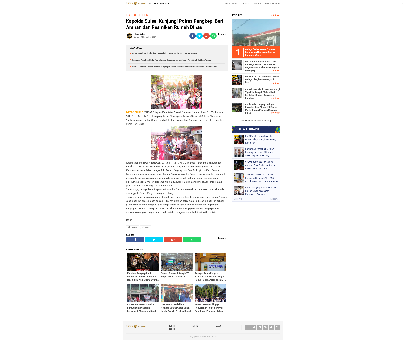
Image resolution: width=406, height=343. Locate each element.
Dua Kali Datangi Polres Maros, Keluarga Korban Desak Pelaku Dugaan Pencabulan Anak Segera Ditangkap (262, 66)
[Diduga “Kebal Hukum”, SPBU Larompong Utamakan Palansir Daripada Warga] (256, 32)
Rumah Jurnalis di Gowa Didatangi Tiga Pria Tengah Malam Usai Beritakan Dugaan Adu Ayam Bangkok (262, 93)
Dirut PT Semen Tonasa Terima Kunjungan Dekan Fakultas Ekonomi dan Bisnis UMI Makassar (174, 66)
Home (128, 15)
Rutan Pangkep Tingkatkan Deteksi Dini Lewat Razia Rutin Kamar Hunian (164, 53)
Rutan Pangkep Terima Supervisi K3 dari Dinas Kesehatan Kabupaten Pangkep (261, 190)
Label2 (195, 326)
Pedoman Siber (272, 3)
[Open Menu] (4, 3)
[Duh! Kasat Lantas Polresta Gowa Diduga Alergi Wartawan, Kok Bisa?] (237, 79)
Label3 (218, 326)
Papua (145, 15)
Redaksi (245, 3)
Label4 (172, 329)
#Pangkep (132, 227)
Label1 (172, 326)
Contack (257, 3)
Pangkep (137, 15)
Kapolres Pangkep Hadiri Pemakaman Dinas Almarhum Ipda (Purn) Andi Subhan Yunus (171, 60)
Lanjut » (274, 199)
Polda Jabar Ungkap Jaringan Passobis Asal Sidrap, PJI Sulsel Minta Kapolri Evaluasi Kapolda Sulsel (261, 108)
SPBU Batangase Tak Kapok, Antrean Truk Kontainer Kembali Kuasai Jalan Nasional (260, 165)
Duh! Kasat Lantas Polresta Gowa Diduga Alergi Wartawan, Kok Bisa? (262, 79)
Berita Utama (231, 3)
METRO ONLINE (211, 337)
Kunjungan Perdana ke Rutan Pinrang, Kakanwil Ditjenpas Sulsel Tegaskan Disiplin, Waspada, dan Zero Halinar (259, 152)
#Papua (145, 227)
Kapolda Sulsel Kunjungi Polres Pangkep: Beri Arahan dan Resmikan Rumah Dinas (174, 24)
